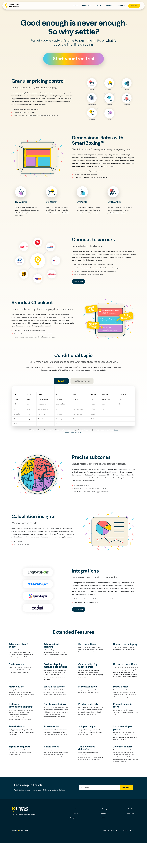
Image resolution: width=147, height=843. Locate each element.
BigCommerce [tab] (82, 381)
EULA (118, 830)
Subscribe (126, 787)
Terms (112, 830)
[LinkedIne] (133, 830)
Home (75, 5)
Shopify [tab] (61, 381)
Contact (104, 818)
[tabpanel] (73, 409)
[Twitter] (130, 830)
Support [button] (120, 5)
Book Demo (131, 813)
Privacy (105, 830)
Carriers (76, 813)
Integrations (74, 818)
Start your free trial (73, 58)
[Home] (12, 5)
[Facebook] (123, 830)
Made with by (16, 830)
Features (76, 809)
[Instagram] (127, 830)
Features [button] (86, 5)
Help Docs (131, 809)
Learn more (78, 281)
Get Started (134, 6)
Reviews (109, 5)
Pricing (98, 5)
